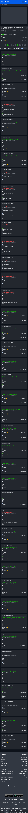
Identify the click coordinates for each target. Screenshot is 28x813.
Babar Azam (24, 761)
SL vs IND (14, 4)
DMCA (23, 802)
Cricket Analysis (23, 778)
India (2, 757)
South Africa (3, 765)
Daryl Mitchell (24, 765)
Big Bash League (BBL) (5, 779)
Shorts (11, 812)
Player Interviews (23, 773)
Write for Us (17, 802)
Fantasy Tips (21, 812)
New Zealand (4, 763)
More (26, 812)
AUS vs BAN (20, 4)
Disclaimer (14, 804)
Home (2, 812)
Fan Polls (25, 780)
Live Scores (4, 4)
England (2, 761)
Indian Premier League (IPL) (7, 771)
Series (15, 812)
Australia (3, 759)
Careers (22, 799)
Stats (5, 48)
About (5, 799)
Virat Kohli (25, 763)
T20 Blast (3, 781)
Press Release (24, 771)
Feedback (16, 799)
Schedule (6, 812)
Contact (10, 799)
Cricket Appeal (24, 775)
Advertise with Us (8, 802)
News (9, 4)
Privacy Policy (15, 808)
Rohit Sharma (24, 759)
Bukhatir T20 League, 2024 (6, 30)
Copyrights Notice (23, 808)
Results (18, 48)
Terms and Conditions (5, 808)
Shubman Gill (24, 757)
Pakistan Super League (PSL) (7, 777)
